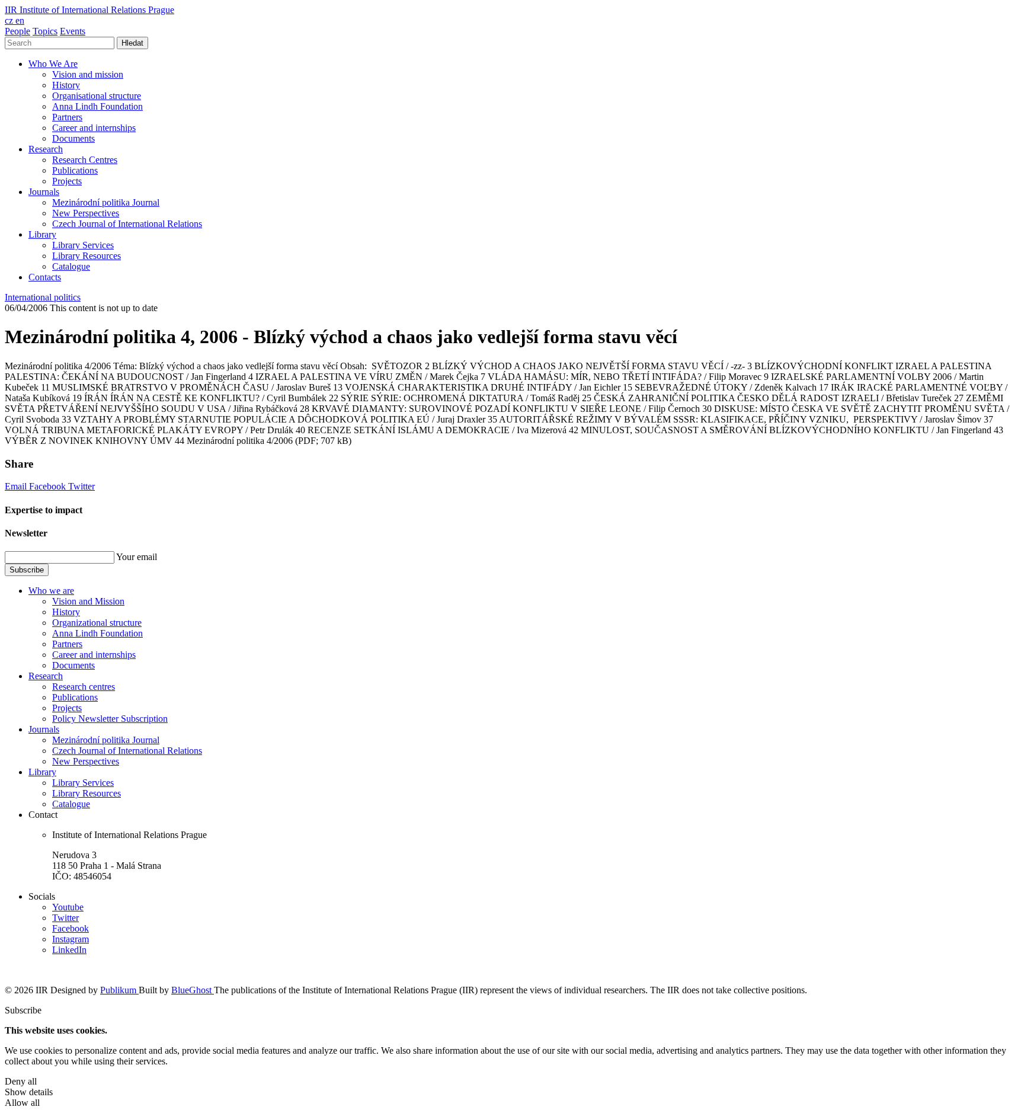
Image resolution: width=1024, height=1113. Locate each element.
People (17, 31)
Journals (43, 192)
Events (72, 31)
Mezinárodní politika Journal (105, 202)
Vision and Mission (88, 601)
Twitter (81, 486)
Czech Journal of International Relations (127, 224)
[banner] (89, 10)
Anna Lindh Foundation (97, 106)
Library (42, 234)
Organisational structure (96, 96)
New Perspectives (85, 213)
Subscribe (26, 569)
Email (17, 486)
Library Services (83, 245)
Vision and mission (87, 74)
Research (45, 149)
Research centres (83, 687)
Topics (45, 31)
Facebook (48, 486)
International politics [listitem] (43, 297)
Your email (136, 557)
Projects (67, 181)
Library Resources (86, 256)
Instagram (70, 939)
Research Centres (84, 160)
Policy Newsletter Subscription (110, 719)
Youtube (68, 907)
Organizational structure (97, 623)
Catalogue (71, 266)
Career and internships (94, 128)
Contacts (44, 277)
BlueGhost (192, 990)
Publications (75, 170)
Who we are (51, 591)
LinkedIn (69, 950)
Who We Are (53, 64)
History (66, 85)
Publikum (119, 990)
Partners (67, 117)
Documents (73, 138)
